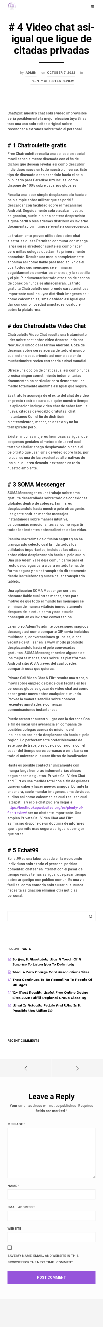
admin (31, 72)
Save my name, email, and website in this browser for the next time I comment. (43, 1259)
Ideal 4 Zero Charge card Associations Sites (50, 972)
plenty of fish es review (52, 81)
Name (13, 1186)
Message (16, 1124)
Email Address (21, 1207)
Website (14, 1228)
